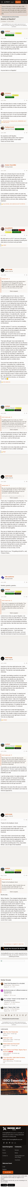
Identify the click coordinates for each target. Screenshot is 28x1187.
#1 (26, 38)
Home (4, 1150)
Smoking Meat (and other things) (19, 1156)
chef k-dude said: (6, 417)
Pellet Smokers (15, 985)
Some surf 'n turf (7, 1038)
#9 (26, 582)
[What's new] (23, 2)
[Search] (26, 2)
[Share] (25, 38)
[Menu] (2, 2)
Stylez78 (6, 993)
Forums (4, 1152)
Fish (4, 1062)
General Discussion (8, 1041)
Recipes (17, 1150)
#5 (26, 235)
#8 (26, 481)
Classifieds (17, 1160)
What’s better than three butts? (11, 1043)
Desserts (5, 1035)
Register (5, 1169)
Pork (10, 993)
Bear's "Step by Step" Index (11, 1007)
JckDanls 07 (7, 1002)
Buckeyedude (7, 985)
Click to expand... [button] (14, 291)
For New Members (15, 1002)
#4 (26, 170)
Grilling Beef (6, 1054)
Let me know (5, 12)
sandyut (4, 21)
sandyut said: (5, 278)
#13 (26, 819)
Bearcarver (7, 1009)
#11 (26, 663)
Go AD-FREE (8, 1172)
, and (14, 203)
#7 (26, 413)
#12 (26, 751)
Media (16, 1152)
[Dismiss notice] (25, 6)
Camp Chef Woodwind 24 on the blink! (14, 983)
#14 (26, 875)
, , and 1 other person (14, 121)
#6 (26, 275)
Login (4, 1166)
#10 (26, 596)
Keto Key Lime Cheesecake (10, 1032)
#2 (26, 100)
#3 (26, 132)
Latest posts (4, 1029)
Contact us (5, 1155)
